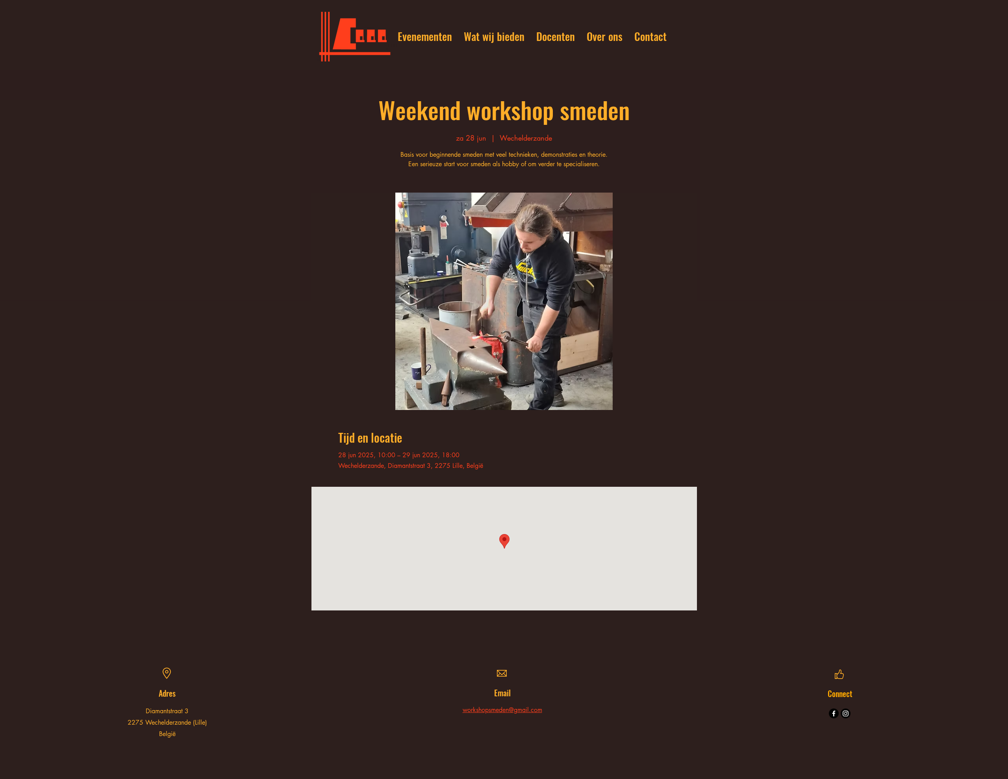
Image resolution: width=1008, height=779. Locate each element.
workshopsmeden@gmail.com (502, 710)
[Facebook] (834, 713)
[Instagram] (845, 713)
